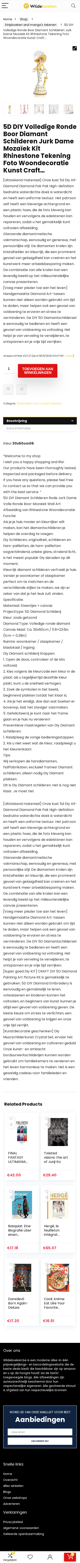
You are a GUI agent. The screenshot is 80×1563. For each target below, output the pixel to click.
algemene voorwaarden (21, 1528)
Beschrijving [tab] (17, 421)
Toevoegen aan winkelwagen (37, 371)
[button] (75, 48)
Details (69, 356)
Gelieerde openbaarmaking (23, 1534)
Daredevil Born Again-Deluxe (18, 1303)
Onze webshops (15, 1498)
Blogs (7, 1492)
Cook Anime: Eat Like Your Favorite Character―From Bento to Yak (56, 1309)
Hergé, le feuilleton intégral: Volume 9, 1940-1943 (52, 1235)
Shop (24, 19)
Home (7, 19)
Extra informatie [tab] (19, 428)
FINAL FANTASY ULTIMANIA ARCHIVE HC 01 (20, 1159)
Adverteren (11, 1504)
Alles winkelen (13, 1486)
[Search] (73, 6)
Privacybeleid (13, 1522)
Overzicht (10, 1480)
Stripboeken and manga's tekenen (30, 25)
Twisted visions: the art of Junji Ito (56, 1157)
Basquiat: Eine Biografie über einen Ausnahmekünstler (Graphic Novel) (20, 1237)
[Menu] (5, 6)
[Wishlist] (30, 1557)
